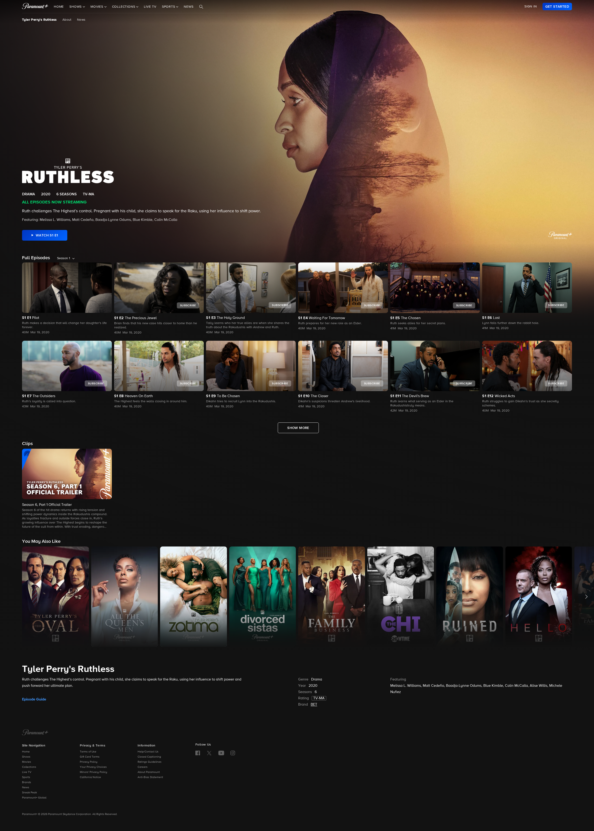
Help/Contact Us (148, 751)
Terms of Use (88, 751)
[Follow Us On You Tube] (221, 753)
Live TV (150, 6)
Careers (143, 767)
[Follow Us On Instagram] (232, 753)
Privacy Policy (88, 762)
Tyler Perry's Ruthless (39, 19)
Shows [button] (76, 6)
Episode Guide (34, 699)
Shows (26, 757)
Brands (26, 782)
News (188, 6)
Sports (26, 777)
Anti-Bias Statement (150, 777)
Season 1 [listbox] (63, 258)
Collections (29, 767)
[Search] (201, 7)
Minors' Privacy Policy (93, 772)
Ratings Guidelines (149, 762)
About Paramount (149, 772)
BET (314, 705)
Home (59, 6)
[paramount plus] (35, 6)
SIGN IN (530, 6)
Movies (26, 762)
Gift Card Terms (90, 757)
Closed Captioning (149, 757)
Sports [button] (169, 6)
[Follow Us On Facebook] (197, 753)
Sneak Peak (29, 792)
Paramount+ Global (34, 797)
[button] (67, 489)
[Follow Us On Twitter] (209, 752)
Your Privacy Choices (93, 767)
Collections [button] (124, 6)
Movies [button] (97, 6)
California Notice (90, 777)
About (66, 19)
